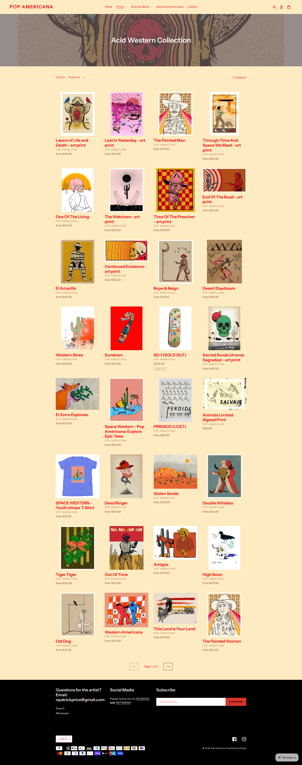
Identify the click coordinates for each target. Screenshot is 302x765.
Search (60, 708)
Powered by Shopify (236, 748)
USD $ (63, 739)
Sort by (60, 77)
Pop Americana (31, 7)
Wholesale (62, 713)
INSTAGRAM (123, 702)
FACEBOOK (142, 698)
